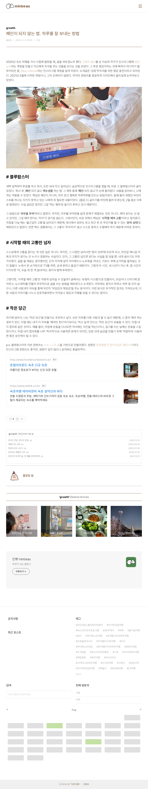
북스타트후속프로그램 (88, 630)
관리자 (86, 784)
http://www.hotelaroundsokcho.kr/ (30, 359)
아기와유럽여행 (115, 625)
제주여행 (95, 657)
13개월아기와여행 (107, 641)
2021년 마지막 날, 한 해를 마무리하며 (24, 456)
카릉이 (121, 662)
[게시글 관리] (21, 419)
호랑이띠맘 (131, 646)
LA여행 (132, 668)
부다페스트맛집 (84, 646)
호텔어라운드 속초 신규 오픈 (28, 365)
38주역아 (109, 630)
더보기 (78, 674)
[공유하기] (17, 419)
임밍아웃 (134, 662)
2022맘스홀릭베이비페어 (90, 625)
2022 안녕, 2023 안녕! (18, 440)
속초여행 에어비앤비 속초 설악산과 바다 (36, 391)
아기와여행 (107, 662)
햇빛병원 (81, 657)
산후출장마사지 (84, 641)
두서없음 (81, 652)
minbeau (22, 6)
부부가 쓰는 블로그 (21, 564)
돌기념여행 (134, 630)
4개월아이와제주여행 (118, 635)
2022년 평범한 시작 (16, 452)
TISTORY (75, 784)
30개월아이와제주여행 (109, 646)
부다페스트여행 (94, 635)
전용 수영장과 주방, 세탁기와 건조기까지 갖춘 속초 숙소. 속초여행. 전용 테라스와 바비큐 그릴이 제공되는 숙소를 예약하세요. (62, 398)
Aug (74, 709)
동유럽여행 (117, 668)
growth (13, 434)
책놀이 (103, 668)
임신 (79, 635)
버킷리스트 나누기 (15, 448)
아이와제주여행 (131, 652)
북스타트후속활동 (100, 652)
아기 (123, 641)
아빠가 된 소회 (14, 444)
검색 (68, 694)
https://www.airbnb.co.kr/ (25, 385)
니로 (116, 652)
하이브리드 (110, 657)
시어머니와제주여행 (87, 662)
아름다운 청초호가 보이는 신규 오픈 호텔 (33, 370)
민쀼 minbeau (21, 559)
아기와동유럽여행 (86, 668)
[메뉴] (140, 6)
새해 (121, 630)
